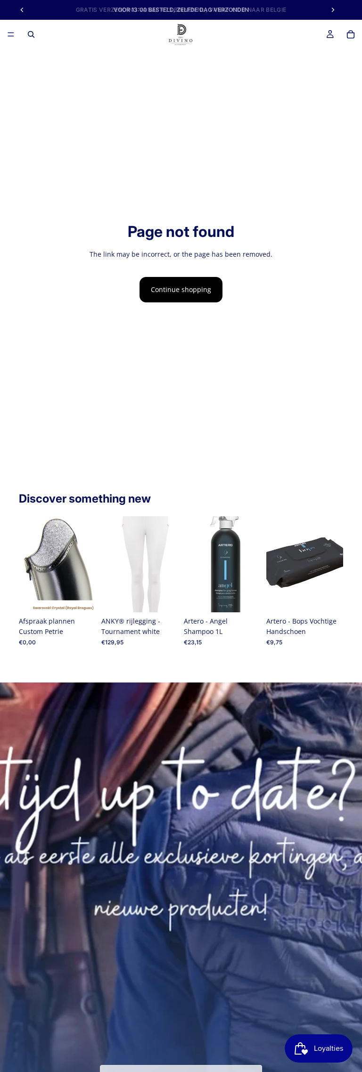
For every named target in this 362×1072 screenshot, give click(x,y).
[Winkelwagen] (350, 34)
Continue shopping (181, 289)
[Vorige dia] (29, 564)
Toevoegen (89, 597)
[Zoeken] (31, 34)
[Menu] (11, 34)
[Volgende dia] (85, 564)
